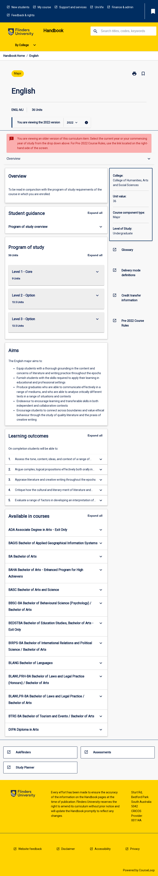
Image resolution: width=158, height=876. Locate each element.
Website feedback (30, 849)
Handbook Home (14, 55)
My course (44, 7)
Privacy (135, 849)
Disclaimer (68, 849)
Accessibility (103, 849)
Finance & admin (122, 7)
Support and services (73, 7)
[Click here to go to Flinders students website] (21, 32)
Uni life (99, 7)
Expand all (95, 212)
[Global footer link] (23, 794)
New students (20, 7)
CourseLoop (147, 870)
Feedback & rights (23, 15)
